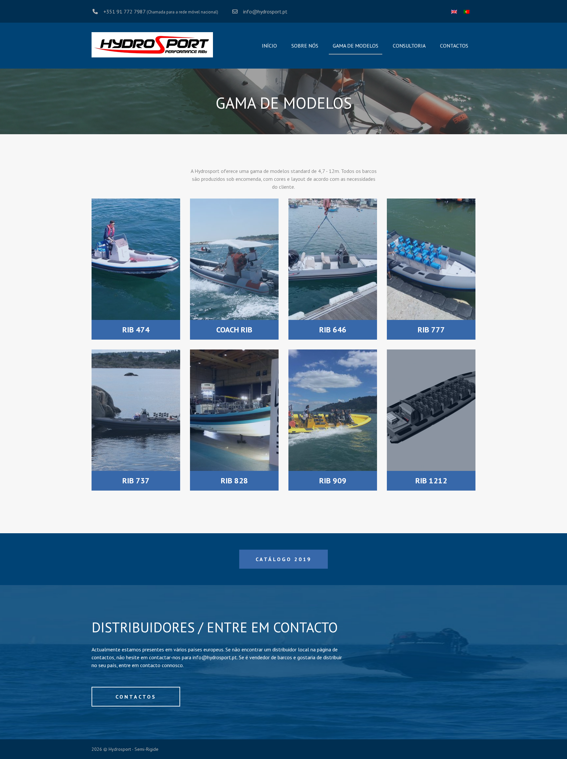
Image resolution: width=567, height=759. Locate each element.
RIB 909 (332, 480)
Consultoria (409, 45)
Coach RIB (234, 330)
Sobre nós (304, 45)
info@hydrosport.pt (265, 11)
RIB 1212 (431, 480)
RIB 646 (332, 330)
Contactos (454, 45)
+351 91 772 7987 (124, 11)
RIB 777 (431, 330)
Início (269, 45)
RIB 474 (136, 330)
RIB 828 (234, 480)
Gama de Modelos (355, 45)
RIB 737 (136, 480)
